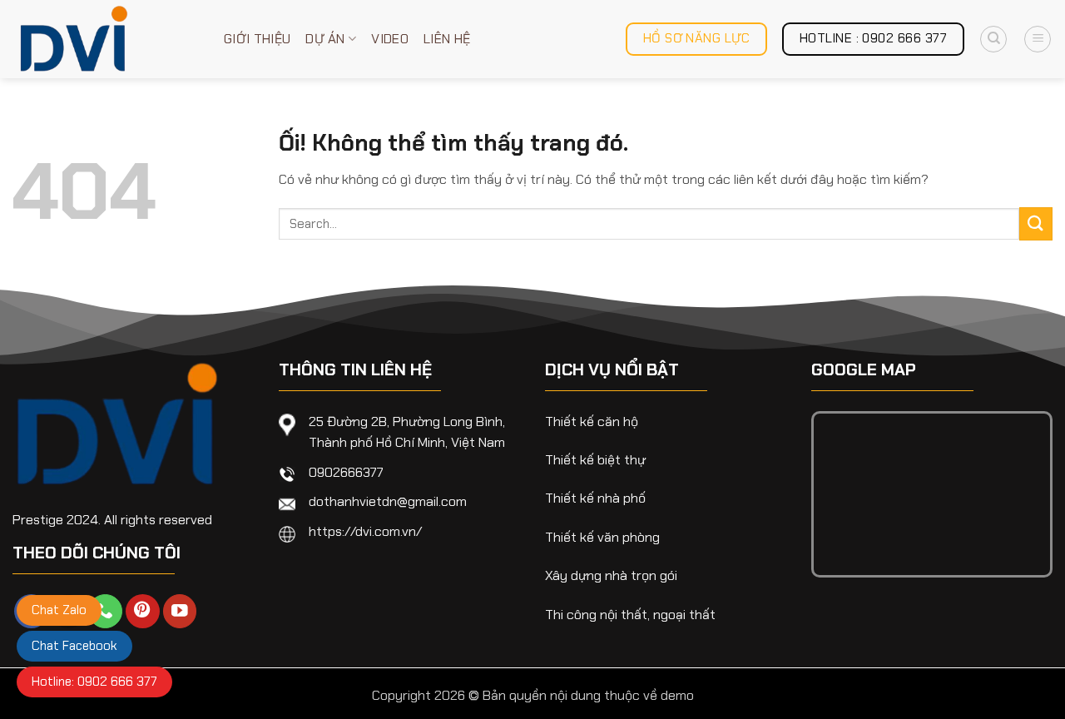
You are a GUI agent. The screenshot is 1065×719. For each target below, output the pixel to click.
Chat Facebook (74, 645)
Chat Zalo (59, 610)
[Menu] (1037, 39)
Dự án (325, 38)
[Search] (993, 39)
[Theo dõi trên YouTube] (180, 611)
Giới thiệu (257, 38)
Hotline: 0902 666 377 (94, 681)
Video (390, 38)
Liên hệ (447, 38)
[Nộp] (1036, 223)
